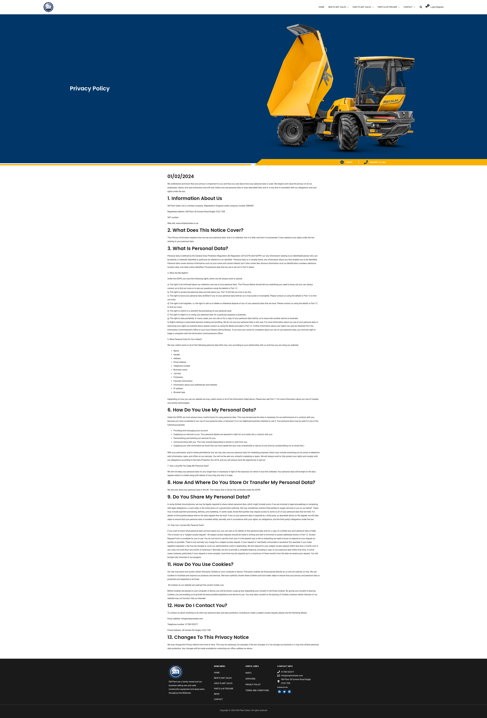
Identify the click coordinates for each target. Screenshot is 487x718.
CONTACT (218, 699)
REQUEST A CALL (378, 162)
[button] (421, 7)
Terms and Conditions (257, 690)
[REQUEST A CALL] (366, 162)
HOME (217, 672)
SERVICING (250, 679)
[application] (347, 7)
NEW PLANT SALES (223, 678)
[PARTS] (342, 162)
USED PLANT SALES (223, 683)
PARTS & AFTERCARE (223, 688)
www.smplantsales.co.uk (187, 223)
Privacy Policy (253, 684)
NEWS (217, 694)
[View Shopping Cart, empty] (426, 7)
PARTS (349, 162)
